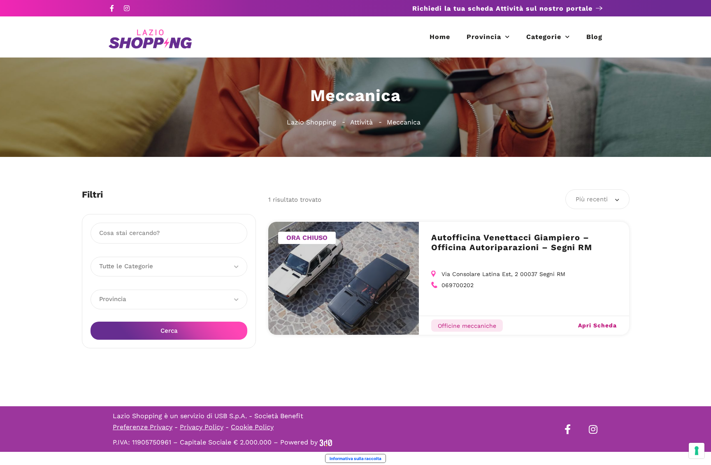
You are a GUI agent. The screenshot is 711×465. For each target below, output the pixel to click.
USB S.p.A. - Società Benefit (258, 416)
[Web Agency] (326, 442)
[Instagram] (126, 8)
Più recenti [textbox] (592, 199)
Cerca (169, 330)
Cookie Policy (252, 427)
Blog (594, 37)
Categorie (543, 37)
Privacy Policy (201, 427)
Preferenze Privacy (142, 427)
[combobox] (597, 199)
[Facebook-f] (112, 8)
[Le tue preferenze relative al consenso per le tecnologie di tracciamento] (696, 450)
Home (440, 37)
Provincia (484, 37)
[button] (169, 266)
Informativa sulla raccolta (355, 458)
